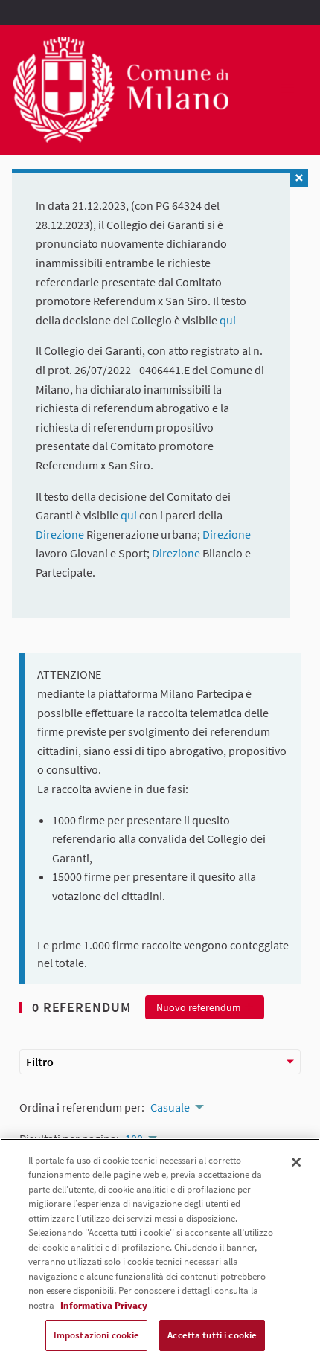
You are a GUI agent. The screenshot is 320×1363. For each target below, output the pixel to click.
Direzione (61, 534)
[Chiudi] (296, 1162)
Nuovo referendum (198, 1007)
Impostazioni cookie (96, 1335)
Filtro (40, 1061)
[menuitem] (176, 1105)
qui (228, 319)
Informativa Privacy (103, 1305)
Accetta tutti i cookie (212, 1335)
